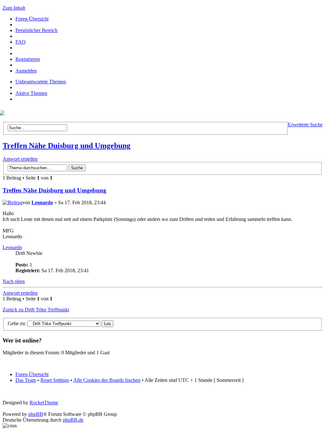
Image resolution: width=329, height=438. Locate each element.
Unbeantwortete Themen (40, 81)
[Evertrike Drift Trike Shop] (3, 113)
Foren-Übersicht (32, 18)
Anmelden (26, 70)
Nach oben (14, 281)
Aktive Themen (31, 93)
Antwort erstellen (20, 159)
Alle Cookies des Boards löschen (106, 380)
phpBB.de (73, 420)
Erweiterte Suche (305, 124)
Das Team (25, 380)
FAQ (20, 42)
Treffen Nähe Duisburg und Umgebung (66, 145)
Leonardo (42, 202)
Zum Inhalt (14, 8)
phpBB (35, 414)
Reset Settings (54, 380)
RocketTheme (44, 402)
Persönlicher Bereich (36, 30)
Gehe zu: (17, 323)
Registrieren (27, 59)
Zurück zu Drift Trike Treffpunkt (36, 309)
